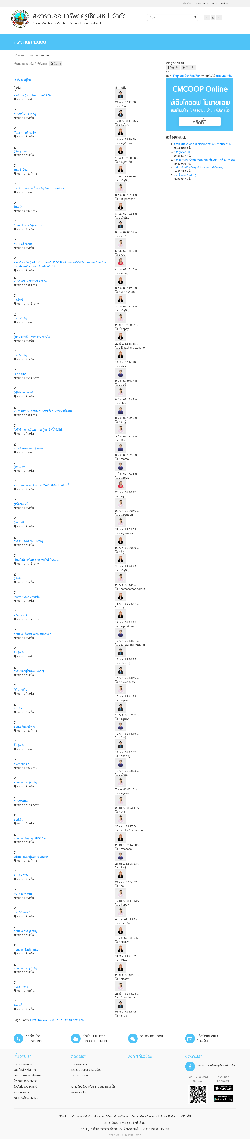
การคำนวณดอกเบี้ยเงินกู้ (28, 541)
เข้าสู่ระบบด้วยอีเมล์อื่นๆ (186, 76)
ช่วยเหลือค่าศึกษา (24, 727)
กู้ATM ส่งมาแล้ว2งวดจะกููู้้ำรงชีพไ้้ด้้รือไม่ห (38, 429)
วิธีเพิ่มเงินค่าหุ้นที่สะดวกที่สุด (31, 857)
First (33, 1020)
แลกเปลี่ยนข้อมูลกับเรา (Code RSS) (91, 1086)
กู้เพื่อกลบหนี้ (21, 504)
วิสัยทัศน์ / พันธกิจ (25, 1069)
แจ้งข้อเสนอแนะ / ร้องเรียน (86, 1069)
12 (66, 1020)
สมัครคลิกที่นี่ (224, 76)
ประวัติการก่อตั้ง (23, 1064)
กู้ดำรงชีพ (19, 467)
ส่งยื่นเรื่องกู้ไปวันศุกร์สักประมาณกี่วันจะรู (198, 167)
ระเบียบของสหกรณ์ (24, 1092)
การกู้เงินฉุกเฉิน (23, 912)
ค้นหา (57, 63)
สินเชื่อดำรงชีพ (23, 894)
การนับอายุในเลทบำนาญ (29, 671)
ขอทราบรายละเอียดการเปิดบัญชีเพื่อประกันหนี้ (41, 485)
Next (75, 1020)
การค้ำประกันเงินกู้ (185, 175)
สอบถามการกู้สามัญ (25, 782)
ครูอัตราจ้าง (21, 986)
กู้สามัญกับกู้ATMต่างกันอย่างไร (32, 337)
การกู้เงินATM (182, 152)
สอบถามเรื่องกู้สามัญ (26, 949)
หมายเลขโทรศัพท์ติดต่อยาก (30, 281)
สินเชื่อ (18, 708)
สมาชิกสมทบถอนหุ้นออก (28, 448)
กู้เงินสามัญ (20, 689)
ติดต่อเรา (224, 3)
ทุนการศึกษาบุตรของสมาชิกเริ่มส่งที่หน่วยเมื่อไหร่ (43, 411)
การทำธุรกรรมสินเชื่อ (27, 597)
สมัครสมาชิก (21, 615)
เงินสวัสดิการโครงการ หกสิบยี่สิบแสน (36, 559)
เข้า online (20, 374)
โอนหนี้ (18, 1005)
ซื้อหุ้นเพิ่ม (19, 652)
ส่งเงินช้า (19, 299)
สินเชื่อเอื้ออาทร (23, 244)
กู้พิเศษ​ (17, 578)
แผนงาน (200, 3)
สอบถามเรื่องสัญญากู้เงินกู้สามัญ (33, 634)
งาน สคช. (212, 3)
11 (62, 1020)
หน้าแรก (19, 55)
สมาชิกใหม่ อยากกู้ (25, 114)
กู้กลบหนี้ (19, 522)
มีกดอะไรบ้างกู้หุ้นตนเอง (28, 225)
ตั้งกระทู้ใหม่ (24, 80)
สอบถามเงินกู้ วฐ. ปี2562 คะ (30, 838)
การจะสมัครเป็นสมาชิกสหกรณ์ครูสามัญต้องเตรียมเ (204, 159)
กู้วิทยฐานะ (20, 151)
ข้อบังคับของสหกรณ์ (25, 1086)
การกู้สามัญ (20, 318)
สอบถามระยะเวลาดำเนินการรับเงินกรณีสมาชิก (202, 144)
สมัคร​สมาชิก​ (21, 764)
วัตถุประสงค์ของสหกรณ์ (27, 1075)
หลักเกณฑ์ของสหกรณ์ (26, 1097)
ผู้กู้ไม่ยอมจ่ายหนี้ (23, 392)
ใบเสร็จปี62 (21, 169)
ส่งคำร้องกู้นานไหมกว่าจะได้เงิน (33, 95)
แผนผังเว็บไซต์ (79, 1092)
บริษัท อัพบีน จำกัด (131, 1135)
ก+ (219, 18)
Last (81, 1020)
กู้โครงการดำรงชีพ (25, 132)
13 (70, 1020)
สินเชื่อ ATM (21, 875)
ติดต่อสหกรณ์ (79, 1064)
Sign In (174, 67)
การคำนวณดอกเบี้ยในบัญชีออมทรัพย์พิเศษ (39, 188)
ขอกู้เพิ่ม (18, 819)
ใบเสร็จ (18, 207)
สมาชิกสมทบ (21, 801)
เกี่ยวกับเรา (188, 3)
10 (58, 1020)
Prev (39, 1020)
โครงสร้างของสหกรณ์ (26, 1080)
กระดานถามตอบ (39, 55)
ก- (207, 18)
